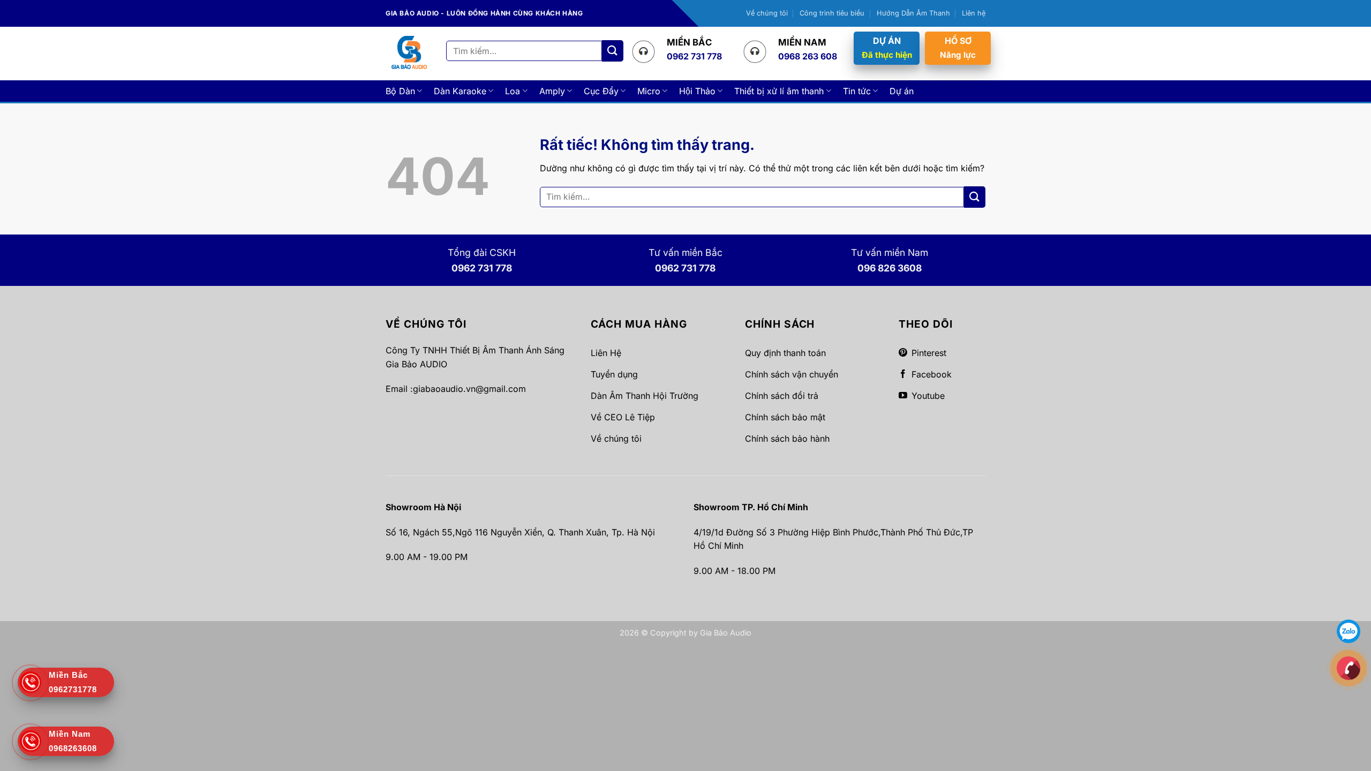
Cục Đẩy (601, 91)
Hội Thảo (697, 91)
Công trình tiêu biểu (832, 13)
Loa (512, 91)
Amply (552, 91)
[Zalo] (1348, 630)
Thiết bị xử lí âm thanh (779, 91)
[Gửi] (612, 50)
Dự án (902, 91)
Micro (648, 91)
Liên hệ (973, 13)
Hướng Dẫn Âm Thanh (913, 13)
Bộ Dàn (400, 91)
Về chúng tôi (767, 13)
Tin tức (857, 91)
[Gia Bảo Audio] (409, 53)
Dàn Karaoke (460, 91)
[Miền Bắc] (1348, 667)
